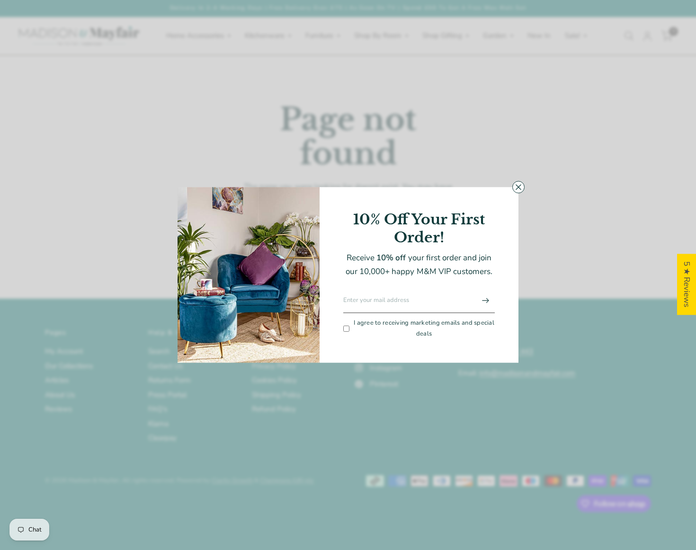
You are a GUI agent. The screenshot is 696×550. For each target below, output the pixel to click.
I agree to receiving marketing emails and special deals (424, 328)
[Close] (518, 187)
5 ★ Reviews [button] (686, 284)
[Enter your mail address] (485, 300)
